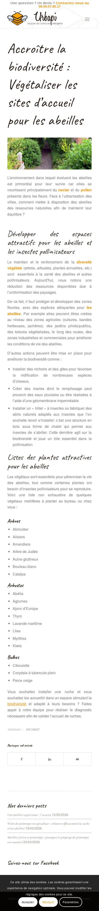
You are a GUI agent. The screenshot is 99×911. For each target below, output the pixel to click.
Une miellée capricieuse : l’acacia (29, 814)
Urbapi (35, 729)
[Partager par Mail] (77, 759)
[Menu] (87, 18)
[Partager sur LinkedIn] (49, 759)
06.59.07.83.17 (49, 6)
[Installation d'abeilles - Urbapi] (49, 153)
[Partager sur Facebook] (21, 759)
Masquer (48, 902)
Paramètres (71, 902)
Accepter (28, 902)
